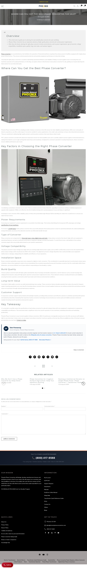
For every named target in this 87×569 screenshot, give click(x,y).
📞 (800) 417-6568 (43, 457)
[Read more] (30, 357)
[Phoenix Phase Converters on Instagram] (47, 555)
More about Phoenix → (45, 339)
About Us (3, 522)
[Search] (74, 6)
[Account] (78, 6)
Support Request (48, 483)
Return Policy (4, 527)
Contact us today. (21, 320)
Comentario (4, 413)
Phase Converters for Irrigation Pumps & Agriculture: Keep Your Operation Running (42, 380)
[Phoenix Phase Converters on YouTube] (43, 555)
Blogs (45, 510)
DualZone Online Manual (50, 492)
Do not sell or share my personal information (13, 533)
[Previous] (3, 383)
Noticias (41, 19)
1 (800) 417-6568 (43, 1)
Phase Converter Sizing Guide (9, 536)
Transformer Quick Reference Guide (54, 498)
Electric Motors (21, 560)
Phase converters (6, 54)
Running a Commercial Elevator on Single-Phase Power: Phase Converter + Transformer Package (71, 380)
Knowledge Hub (5, 542)
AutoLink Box (51, 560)
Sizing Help (47, 495)
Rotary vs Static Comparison (8, 539)
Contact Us (47, 504)
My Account (47, 477)
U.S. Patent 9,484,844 (59, 333)
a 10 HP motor (12, 228)
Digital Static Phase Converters (66, 561)
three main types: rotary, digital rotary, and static (34, 238)
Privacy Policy (4, 524)
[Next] (83, 383)
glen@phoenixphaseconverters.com (56, 525)
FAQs (45, 501)
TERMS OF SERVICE (6, 530)
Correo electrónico (49, 406)
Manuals (46, 489)
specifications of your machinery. (10, 225)
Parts (25, 561)
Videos (46, 507)
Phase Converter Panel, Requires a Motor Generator (71, 560)
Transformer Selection (34, 561)
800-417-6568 (51, 529)
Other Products (18, 561)
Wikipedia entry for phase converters (41, 335)
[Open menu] (15, 6)
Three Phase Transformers (49, 561)
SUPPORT (47, 480)
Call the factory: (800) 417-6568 (28, 339)
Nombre (3, 406)
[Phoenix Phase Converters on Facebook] (40, 555)
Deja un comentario (79, 350)
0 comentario (46, 19)
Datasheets (47, 486)
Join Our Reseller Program (23, 489)
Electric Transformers (9, 560)
